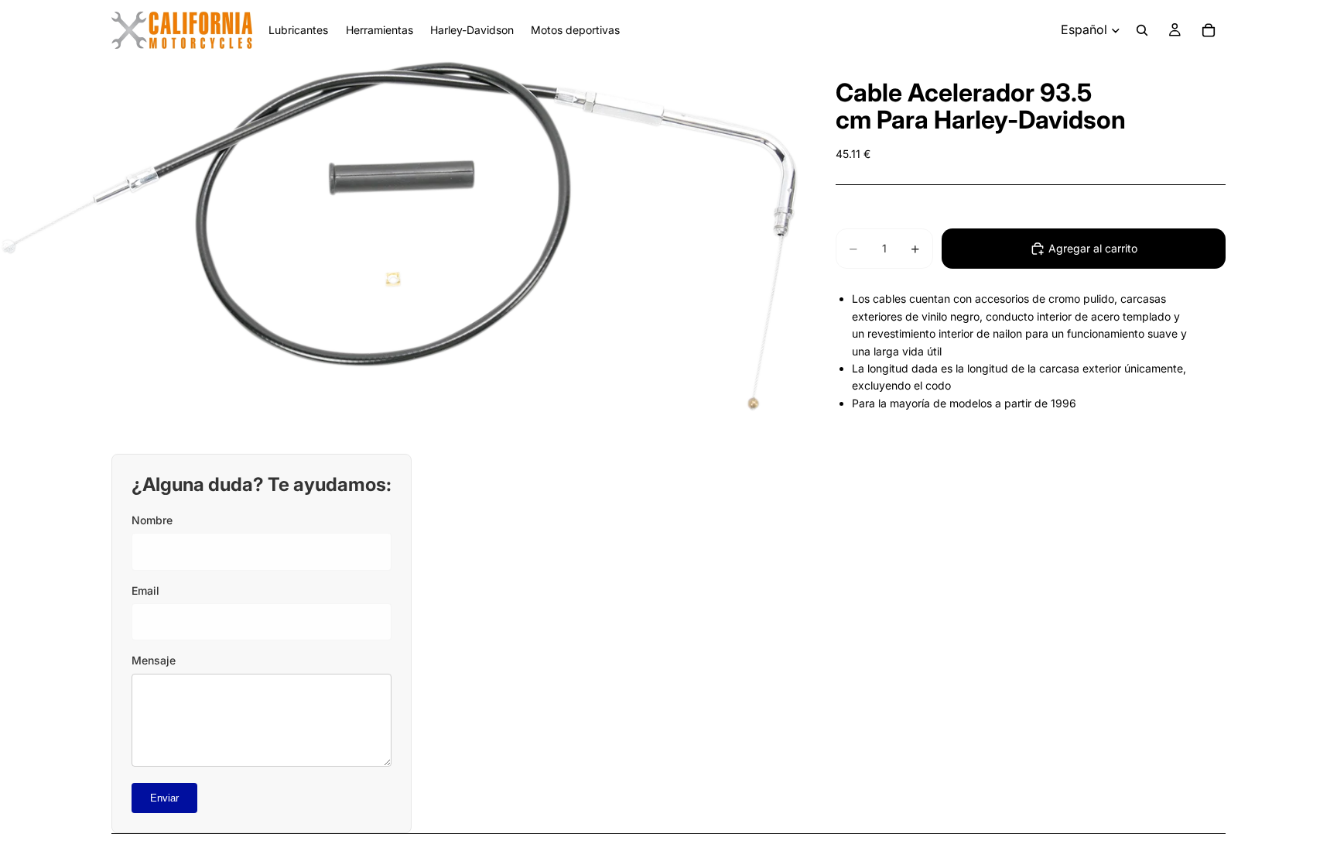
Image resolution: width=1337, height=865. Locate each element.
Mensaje (154, 660)
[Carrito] (1209, 30)
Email (145, 590)
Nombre (152, 520)
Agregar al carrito (1092, 248)
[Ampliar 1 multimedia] (399, 236)
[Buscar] (1142, 30)
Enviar (164, 798)
